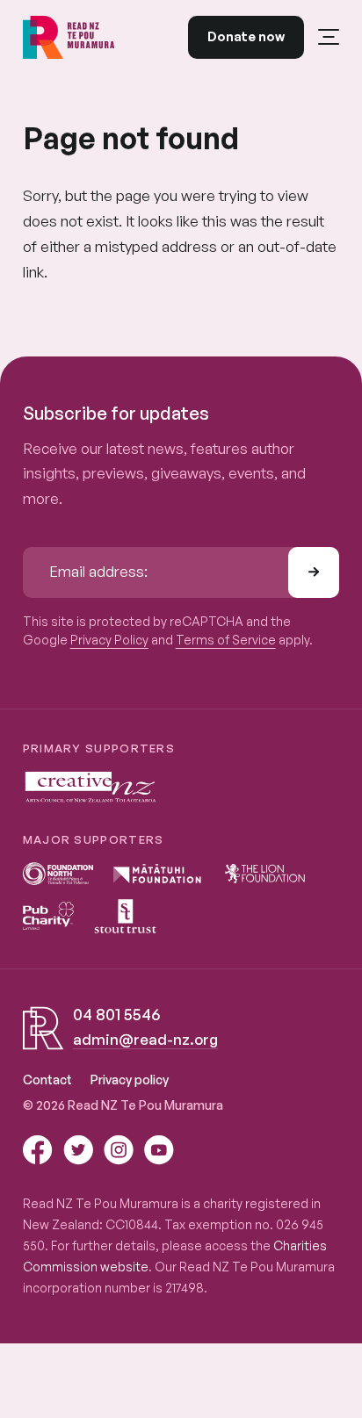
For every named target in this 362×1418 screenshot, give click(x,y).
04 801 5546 (116, 1014)
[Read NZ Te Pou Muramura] (69, 37)
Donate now (246, 36)
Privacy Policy (109, 639)
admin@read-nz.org (145, 1039)
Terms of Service (226, 639)
